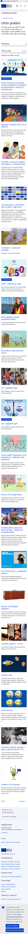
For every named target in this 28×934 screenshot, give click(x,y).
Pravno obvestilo (5, 889)
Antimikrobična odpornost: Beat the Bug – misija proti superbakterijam (12, 530)
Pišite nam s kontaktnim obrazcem (10, 866)
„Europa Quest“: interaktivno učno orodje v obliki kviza (12, 206)
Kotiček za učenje (8, 18)
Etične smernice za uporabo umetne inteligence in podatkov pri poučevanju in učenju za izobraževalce (14, 86)
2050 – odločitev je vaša (11, 284)
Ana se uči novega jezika (11, 494)
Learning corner (6, 824)
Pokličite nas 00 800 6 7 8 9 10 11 (10, 861)
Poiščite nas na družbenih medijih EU (11, 876)
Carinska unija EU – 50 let (12, 644)
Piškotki (3, 891)
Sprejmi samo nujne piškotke (15, 930)
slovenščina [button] (17, 6)
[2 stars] (4, 812)
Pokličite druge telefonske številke (10, 864)
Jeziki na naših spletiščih (8, 884)
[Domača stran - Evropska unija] (8, 6)
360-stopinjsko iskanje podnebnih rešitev (10, 318)
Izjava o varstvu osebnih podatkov (10, 842)
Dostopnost (4, 832)
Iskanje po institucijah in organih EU (11, 899)
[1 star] (3, 812)
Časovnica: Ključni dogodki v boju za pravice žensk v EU (13, 748)
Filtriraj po (5, 44)
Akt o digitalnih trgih (9, 388)
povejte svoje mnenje (10, 816)
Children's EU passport (10, 784)
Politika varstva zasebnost (8, 886)
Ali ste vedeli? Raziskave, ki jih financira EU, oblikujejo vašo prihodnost (13, 457)
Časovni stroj (6, 675)
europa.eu (12, 854)
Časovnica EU (7, 710)
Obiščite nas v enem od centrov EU (11, 869)
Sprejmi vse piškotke (12, 925)
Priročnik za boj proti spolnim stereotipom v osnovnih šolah (13, 163)
